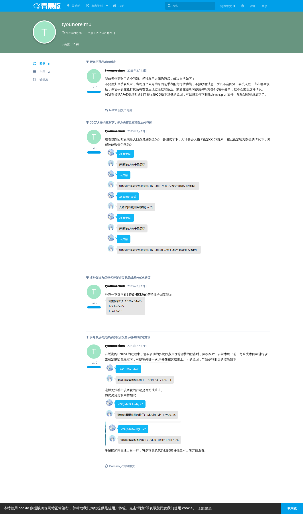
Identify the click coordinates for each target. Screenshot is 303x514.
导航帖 (76, 6)
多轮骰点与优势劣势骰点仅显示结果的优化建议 (120, 278)
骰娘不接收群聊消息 (103, 62)
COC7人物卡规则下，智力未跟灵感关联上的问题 (121, 122)
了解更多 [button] (205, 508)
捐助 (121, 6)
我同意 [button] (292, 508)
